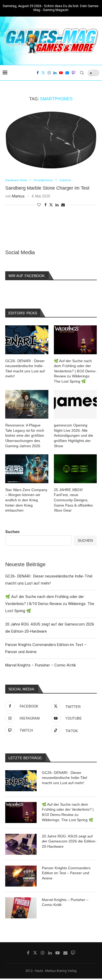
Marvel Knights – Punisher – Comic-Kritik (40, 665)
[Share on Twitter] (51, 204)
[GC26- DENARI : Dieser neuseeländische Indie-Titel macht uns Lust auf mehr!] (21, 780)
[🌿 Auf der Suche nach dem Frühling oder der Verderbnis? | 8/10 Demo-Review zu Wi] (21, 812)
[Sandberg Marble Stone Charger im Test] (51, 139)
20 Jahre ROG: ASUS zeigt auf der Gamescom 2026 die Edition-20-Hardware (69, 841)
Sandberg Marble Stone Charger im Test (47, 188)
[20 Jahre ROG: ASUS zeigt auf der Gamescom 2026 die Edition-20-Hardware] (21, 844)
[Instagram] (49, 72)
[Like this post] (39, 205)
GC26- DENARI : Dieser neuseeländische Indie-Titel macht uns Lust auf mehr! (64, 777)
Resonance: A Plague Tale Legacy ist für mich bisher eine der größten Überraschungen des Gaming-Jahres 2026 (24, 435)
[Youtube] (61, 72)
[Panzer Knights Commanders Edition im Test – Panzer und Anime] (21, 876)
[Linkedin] (54, 72)
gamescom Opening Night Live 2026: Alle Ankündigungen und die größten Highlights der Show (73, 435)
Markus (18, 196)
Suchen (12, 531)
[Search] (81, 72)
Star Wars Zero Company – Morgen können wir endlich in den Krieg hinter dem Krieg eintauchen (26, 500)
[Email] (67, 72)
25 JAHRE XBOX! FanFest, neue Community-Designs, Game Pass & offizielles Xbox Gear (73, 500)
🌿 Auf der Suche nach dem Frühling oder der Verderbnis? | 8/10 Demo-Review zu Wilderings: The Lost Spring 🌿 (49, 603)
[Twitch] (73, 72)
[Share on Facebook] (45, 205)
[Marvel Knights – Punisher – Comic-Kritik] (21, 907)
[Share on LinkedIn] (57, 205)
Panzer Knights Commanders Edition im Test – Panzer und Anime (66, 873)
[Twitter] (43, 72)
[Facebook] (38, 72)
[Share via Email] (63, 205)
